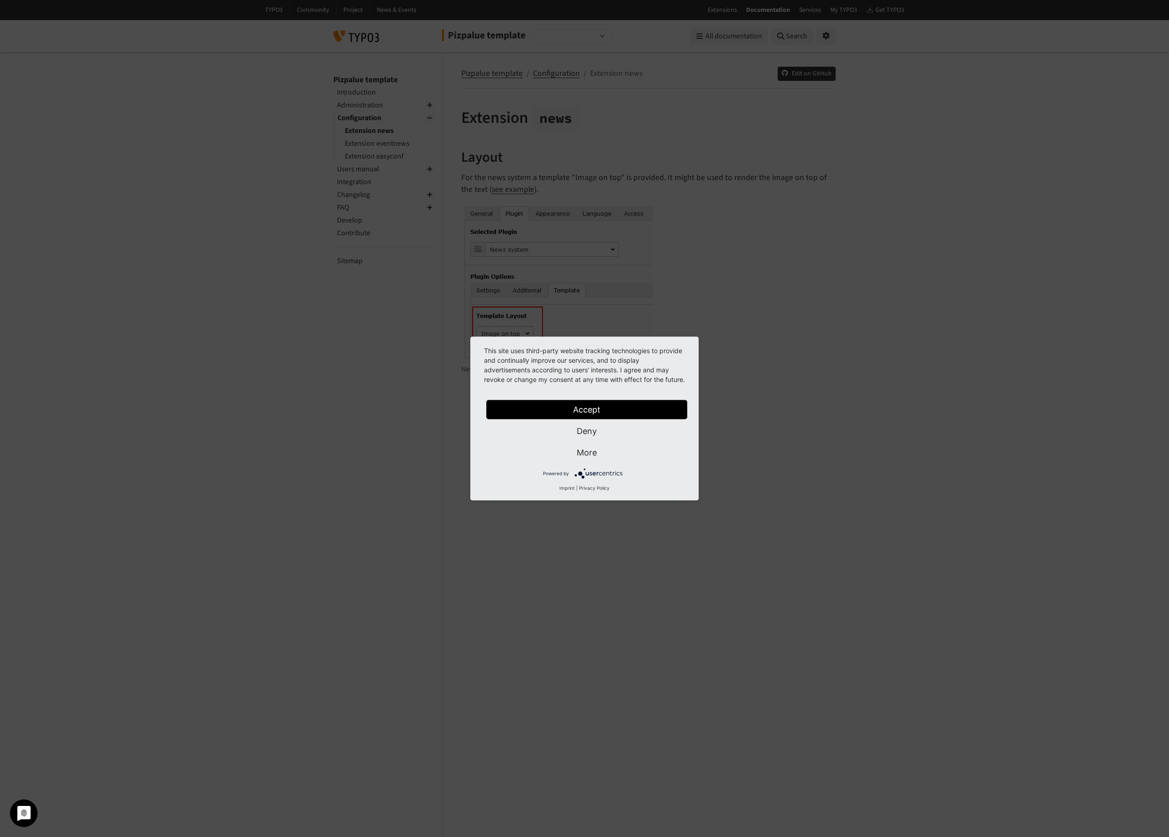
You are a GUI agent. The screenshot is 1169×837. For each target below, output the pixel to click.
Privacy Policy (594, 488)
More (587, 452)
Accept (586, 409)
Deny (587, 431)
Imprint (567, 488)
